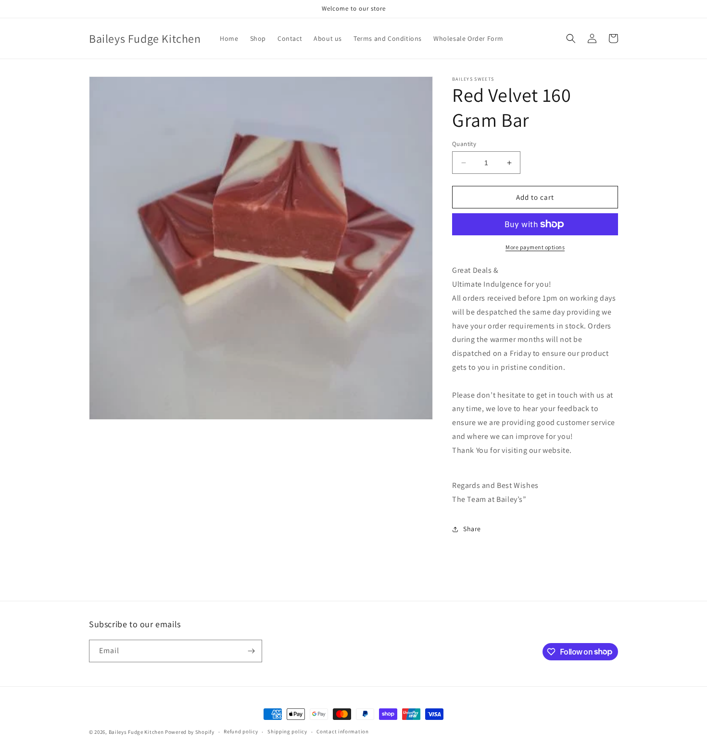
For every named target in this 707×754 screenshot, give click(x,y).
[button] (570, 38)
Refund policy (241, 731)
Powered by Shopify (190, 732)
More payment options (535, 247)
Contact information (342, 731)
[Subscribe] (251, 651)
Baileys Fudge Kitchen (136, 732)
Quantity (464, 144)
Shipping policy (287, 731)
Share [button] (472, 528)
